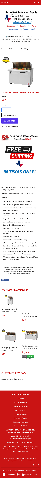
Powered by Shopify (31, 470)
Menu (6, 2)
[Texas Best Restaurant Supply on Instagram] (38, 465)
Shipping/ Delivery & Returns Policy (26, 458)
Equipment (11, 458)
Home (3, 49)
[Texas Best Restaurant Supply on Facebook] (34, 465)
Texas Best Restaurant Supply (15, 470)
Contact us (22, 461)
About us (29, 461)
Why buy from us (12, 461)
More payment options (10, 126)
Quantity (4, 106)
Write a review (17, 379)
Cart (38, 2)
